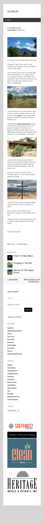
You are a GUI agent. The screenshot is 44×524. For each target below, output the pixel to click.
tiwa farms (10, 328)
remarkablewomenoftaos (14, 331)
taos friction (10, 336)
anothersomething (12, 399)
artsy (8, 391)
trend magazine (11, 388)
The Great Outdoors (22, 244)
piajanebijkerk (11, 385)
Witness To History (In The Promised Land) (32, 280)
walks (19, 115)
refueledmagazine (12, 373)
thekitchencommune (13, 396)
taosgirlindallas (11, 345)
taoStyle (12, 11)
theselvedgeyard (12, 370)
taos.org (9, 351)
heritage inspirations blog (14, 354)
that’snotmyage (11, 382)
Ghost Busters (12, 279)
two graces (10, 342)
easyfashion (11, 379)
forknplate (10, 394)
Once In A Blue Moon (23, 255)
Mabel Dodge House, (24, 124)
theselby (9, 365)
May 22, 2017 (21, 30)
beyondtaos (10, 348)
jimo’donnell (10, 339)
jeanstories (10, 376)
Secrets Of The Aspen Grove (24, 271)
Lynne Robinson (12, 30)
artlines (9, 333)
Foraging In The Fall (23, 262)
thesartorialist (11, 368)
